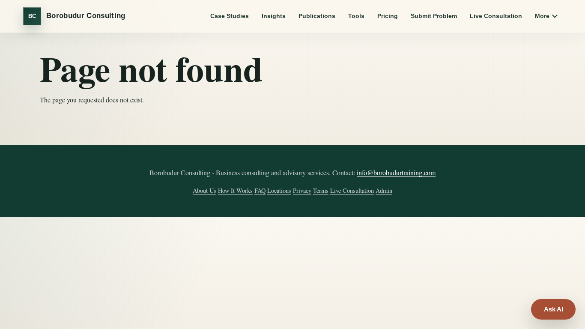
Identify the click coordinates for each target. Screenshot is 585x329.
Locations (279, 190)
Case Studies (229, 15)
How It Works (235, 190)
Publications (316, 15)
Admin (384, 190)
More (542, 15)
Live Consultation (496, 15)
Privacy (302, 190)
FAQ (260, 190)
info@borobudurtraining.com (396, 172)
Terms (320, 190)
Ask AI (553, 309)
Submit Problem (434, 15)
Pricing (387, 15)
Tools (356, 15)
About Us (204, 190)
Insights (274, 15)
